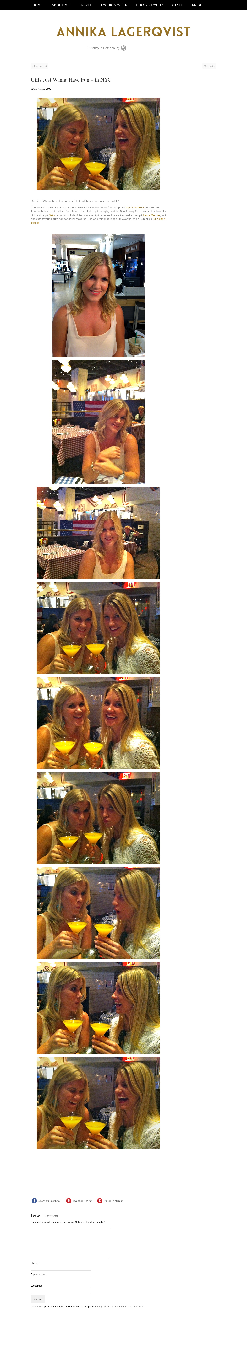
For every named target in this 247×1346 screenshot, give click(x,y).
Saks (52, 215)
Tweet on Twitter (82, 1201)
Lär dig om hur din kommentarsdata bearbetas (119, 1306)
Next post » (209, 65)
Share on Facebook (49, 1201)
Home (37, 5)
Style (177, 5)
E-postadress (39, 1274)
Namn (35, 1263)
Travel (85, 5)
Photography (149, 5)
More (197, 5)
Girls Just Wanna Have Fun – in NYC (71, 79)
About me (61, 5)
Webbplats (37, 1285)
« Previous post (39, 65)
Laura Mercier (151, 215)
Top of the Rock (135, 207)
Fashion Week (114, 5)
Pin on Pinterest (113, 1201)
